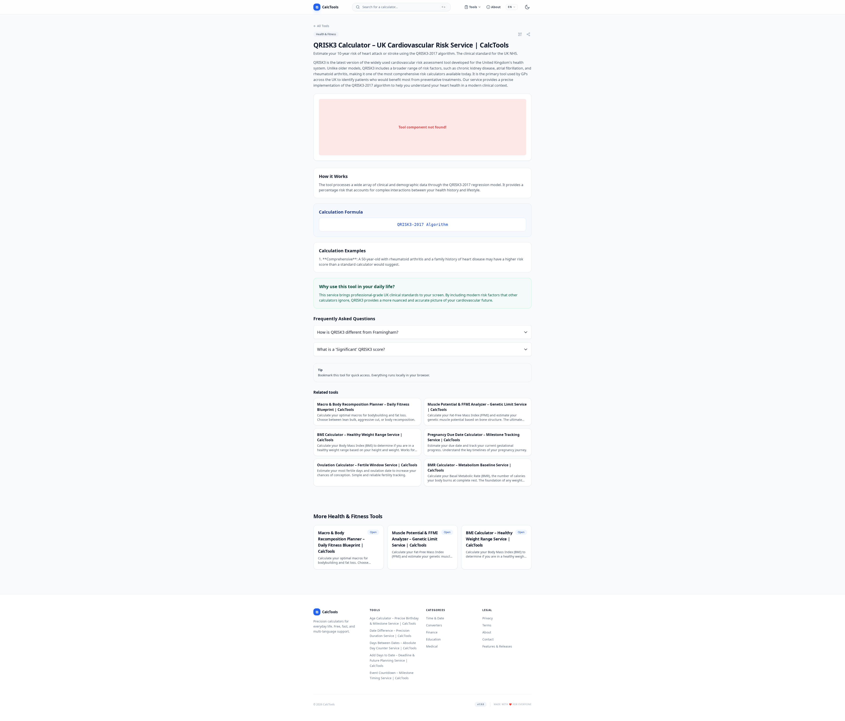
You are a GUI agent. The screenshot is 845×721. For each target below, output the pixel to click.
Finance (431, 632)
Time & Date (435, 618)
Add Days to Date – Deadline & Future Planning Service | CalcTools (392, 660)
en (510, 7)
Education (433, 639)
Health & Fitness (326, 34)
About (496, 7)
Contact (488, 639)
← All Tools (321, 26)
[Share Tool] (528, 34)
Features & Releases (497, 646)
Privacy (487, 618)
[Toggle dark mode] (527, 7)
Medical (432, 646)
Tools (473, 7)
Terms (486, 625)
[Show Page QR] (520, 34)
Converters (434, 625)
